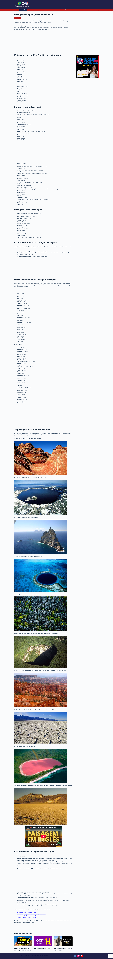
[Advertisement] (43, 41)
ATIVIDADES (30, 10)
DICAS (43, 10)
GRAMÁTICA (38, 10)
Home (22, 955)
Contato (46, 955)
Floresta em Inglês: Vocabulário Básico (26, 917)
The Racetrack (41, 785)
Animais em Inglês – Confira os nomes (26, 912)
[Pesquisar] (98, 10)
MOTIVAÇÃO (64, 10)
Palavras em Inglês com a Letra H (42, 948)
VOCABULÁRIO (23, 10)
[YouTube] (82, 956)
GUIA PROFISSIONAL (72, 10)
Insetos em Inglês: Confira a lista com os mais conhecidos (31, 914)
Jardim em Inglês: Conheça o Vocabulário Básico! (29, 915)
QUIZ (80, 10)
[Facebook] (75, 956)
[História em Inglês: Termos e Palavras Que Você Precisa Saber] (23, 941)
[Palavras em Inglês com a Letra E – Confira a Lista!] (63, 941)
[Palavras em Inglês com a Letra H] (43, 941)
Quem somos (28, 955)
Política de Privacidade (37, 955)
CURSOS (49, 10)
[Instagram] (78, 956)
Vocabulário (18, 17)
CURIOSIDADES (55, 10)
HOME (16, 10)
